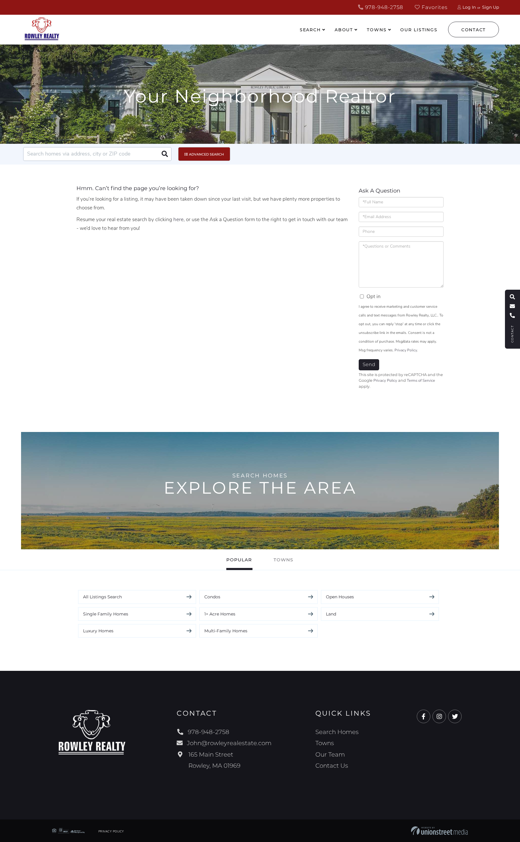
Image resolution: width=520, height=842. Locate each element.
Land (331, 614)
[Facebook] (423, 716)
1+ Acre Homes (219, 614)
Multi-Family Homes (225, 631)
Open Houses (340, 597)
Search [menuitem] (310, 29)
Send (369, 364)
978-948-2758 (383, 7)
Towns (283, 560)
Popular (239, 560)
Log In (469, 7)
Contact (473, 29)
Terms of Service (421, 380)
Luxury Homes (98, 631)
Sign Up (490, 7)
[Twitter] (454, 716)
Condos (212, 597)
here (178, 219)
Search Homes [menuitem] (337, 732)
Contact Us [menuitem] (331, 765)
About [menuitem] (344, 29)
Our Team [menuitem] (330, 754)
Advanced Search (206, 154)
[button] (164, 154)
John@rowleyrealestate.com (229, 743)
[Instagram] (439, 716)
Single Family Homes (105, 614)
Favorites (433, 7)
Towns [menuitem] (376, 29)
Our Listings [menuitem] (419, 29)
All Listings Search (102, 597)
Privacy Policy (406, 350)
